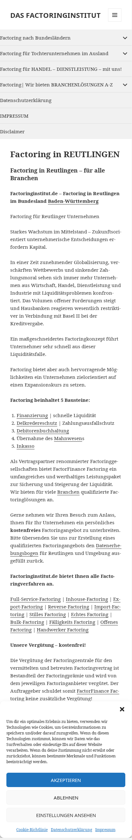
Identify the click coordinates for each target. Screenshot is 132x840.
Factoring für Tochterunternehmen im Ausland (54, 53)
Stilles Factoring (47, 614)
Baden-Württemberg (73, 201)
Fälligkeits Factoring (72, 622)
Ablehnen (66, 797)
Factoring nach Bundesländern (35, 37)
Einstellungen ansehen (66, 815)
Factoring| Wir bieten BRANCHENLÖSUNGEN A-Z (56, 84)
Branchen (68, 492)
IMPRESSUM (14, 116)
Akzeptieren (66, 780)
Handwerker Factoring (63, 629)
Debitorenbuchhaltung (43, 430)
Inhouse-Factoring (87, 599)
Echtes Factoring (89, 614)
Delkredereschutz (37, 423)
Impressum (105, 829)
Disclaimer (12, 131)
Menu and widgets (114, 21)
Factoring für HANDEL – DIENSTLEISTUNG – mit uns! (61, 69)
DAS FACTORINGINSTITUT (55, 15)
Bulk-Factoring (27, 622)
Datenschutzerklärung (71, 829)
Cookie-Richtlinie (32, 829)
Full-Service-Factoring (35, 599)
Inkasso (26, 446)
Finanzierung (32, 415)
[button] (122, 709)
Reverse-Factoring (68, 606)
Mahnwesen (68, 438)
